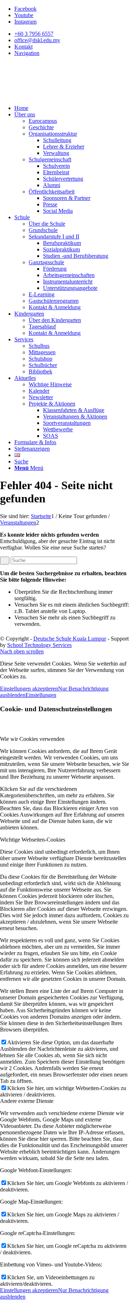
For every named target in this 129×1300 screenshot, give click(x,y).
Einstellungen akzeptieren (29, 689)
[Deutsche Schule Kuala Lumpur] (54, 96)
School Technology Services (39, 645)
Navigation (26, 53)
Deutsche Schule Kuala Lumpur (69, 639)
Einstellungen (40, 695)
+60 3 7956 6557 (33, 34)
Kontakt (23, 47)
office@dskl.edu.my (37, 40)
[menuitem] (71, 34)
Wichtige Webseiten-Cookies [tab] (32, 840)
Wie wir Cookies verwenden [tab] (32, 739)
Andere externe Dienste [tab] (26, 1101)
